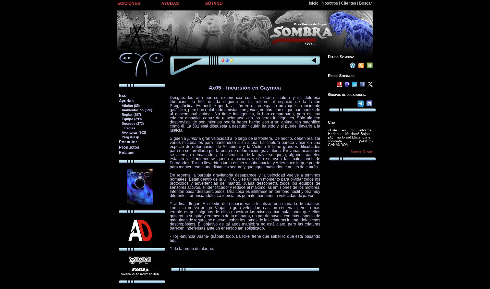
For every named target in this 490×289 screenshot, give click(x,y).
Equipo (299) (130, 119)
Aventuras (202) (132, 132)
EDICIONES (128, 3)
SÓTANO (214, 3)
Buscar (365, 3)
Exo (123, 95)
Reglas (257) (130, 115)
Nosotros (330, 3)
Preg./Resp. (129, 137)
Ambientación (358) (135, 110)
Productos (129, 147)
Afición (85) (129, 106)
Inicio (313, 3)
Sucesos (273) (131, 123)
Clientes (348, 3)
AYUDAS (170, 3)
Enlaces (126, 152)
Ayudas (126, 101)
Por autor (128, 142)
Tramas (127, 128)
